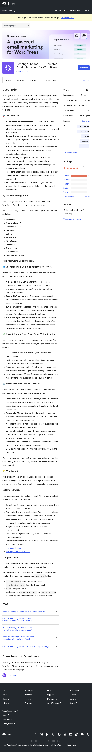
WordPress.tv (54, 703)
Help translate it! (67, 18)
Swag (73, 703)
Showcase (29, 690)
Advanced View (70, 153)
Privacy (5, 703)
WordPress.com (10, 711)
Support (86, 80)
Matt (5, 715)
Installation (34, 80)
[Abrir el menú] (88, 3)
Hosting (5, 699)
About (5, 690)
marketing (85, 136)
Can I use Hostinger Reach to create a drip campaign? (26, 646)
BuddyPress (8, 723)
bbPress (7, 719)
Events (73, 694)
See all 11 (86, 121)
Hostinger (23, 71)
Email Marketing (83, 126)
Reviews (20, 80)
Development (51, 80)
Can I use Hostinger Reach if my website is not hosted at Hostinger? (18, 619)
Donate (74, 699)
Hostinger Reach (13, 548)
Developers (52, 699)
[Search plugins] (27, 25)
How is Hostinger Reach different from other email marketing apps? (17, 628)
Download (84, 68)
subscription (84, 146)
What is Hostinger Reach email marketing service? (24, 612)
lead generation (83, 131)
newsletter (85, 141)
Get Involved (75, 690)
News (4, 694)
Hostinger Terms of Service (18, 551)
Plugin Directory (8, 11)
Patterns (28, 703)
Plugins (28, 699)
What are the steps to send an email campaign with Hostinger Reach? (18, 638)
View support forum (72, 219)
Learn (49, 690)
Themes (28, 694)
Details (8, 80)
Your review (68, 197)
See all (87, 197)
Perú (10, 734)
